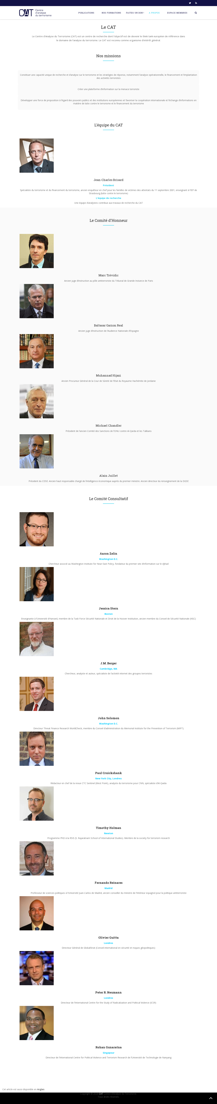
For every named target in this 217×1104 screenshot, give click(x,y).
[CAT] (36, 12)
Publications (86, 12)
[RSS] (196, 3)
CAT (101, 1093)
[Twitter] (190, 3)
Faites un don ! (135, 12)
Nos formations (111, 12)
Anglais (40, 1089)
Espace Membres (177, 12)
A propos (154, 12)
